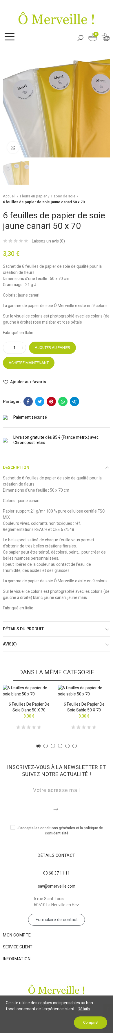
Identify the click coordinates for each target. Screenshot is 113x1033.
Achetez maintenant (29, 362)
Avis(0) (10, 644)
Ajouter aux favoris (28, 382)
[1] (56, 808)
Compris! (90, 1022)
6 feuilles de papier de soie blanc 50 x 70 (29, 707)
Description (16, 468)
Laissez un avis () (48, 241)
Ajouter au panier (52, 347)
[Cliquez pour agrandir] (13, 147)
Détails (84, 1009)
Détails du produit (23, 629)
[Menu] (9, 37)
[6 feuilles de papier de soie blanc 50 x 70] (29, 691)
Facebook (28, 401)
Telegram (74, 401)
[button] (38, 746)
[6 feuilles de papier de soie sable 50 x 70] (84, 691)
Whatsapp (63, 401)
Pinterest (51, 401)
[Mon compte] (105, 38)
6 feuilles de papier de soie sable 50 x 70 (84, 707)
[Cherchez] (80, 37)
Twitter (39, 401)
